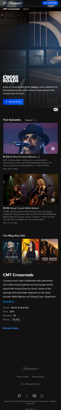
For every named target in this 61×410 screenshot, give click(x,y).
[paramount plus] (15, 3)
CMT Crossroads (11, 9)
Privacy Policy (38, 377)
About (26, 9)
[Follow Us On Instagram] (41, 395)
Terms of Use (22, 377)
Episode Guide (10, 328)
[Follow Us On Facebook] (19, 395)
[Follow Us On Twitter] (27, 395)
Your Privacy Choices (30, 384)
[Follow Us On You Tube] (34, 395)
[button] (4, 3)
